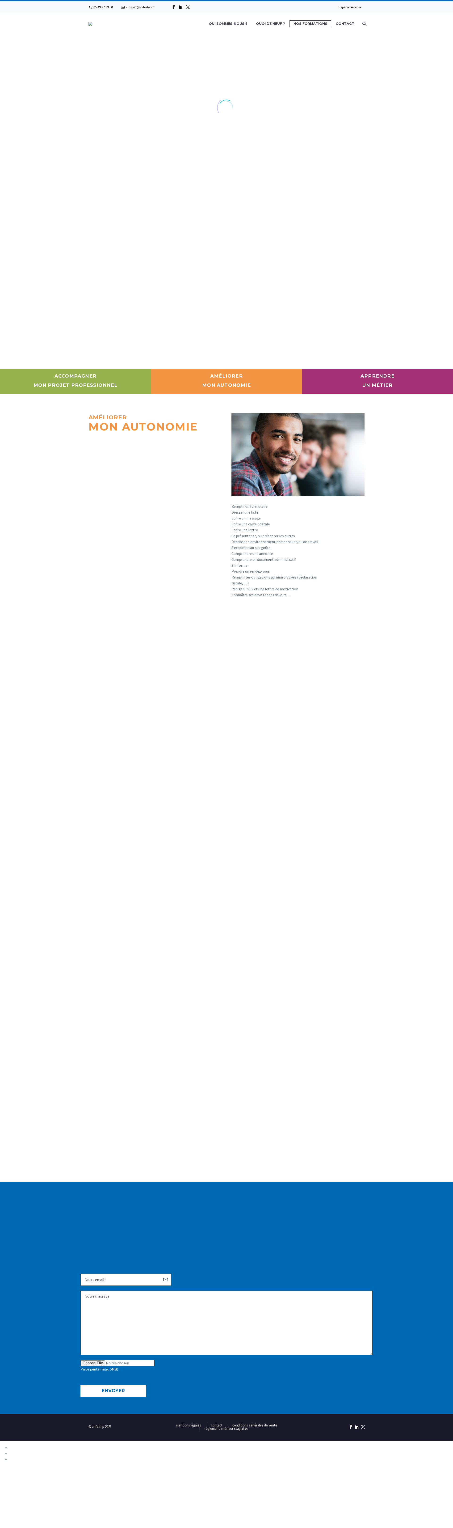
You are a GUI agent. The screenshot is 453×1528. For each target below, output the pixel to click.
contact (216, 1425)
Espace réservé (350, 7)
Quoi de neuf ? (270, 23)
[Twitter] (187, 7)
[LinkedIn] (180, 7)
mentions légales (188, 1425)
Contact (345, 23)
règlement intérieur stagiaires (226, 1428)
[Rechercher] (364, 24)
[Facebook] (173, 7)
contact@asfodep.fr (140, 7)
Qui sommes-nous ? (228, 23)
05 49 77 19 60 (103, 7)
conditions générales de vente (254, 1425)
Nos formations (310, 23)
